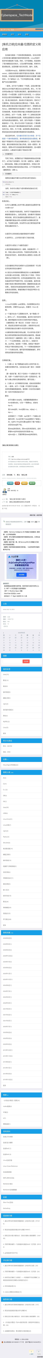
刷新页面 (32, 515)
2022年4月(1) (7, 1003)
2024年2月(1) (7, 997)
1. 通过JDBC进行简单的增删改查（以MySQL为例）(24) (20, 1266)
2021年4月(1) (7, 1015)
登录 (28, 522)
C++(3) (5, 790)
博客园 (4, 34)
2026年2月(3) (7, 950)
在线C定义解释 (7, 1143)
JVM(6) (5, 813)
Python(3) (6, 837)
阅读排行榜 (7, 1215)
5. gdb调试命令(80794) (10, 1253)
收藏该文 (24, 483)
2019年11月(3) (7, 1056)
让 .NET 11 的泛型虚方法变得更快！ (15, 588)
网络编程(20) (7, 907)
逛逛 (36, 522)
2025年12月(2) (7, 956)
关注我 (17, 483)
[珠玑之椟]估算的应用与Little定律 (19, 502)
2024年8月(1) (7, 985)
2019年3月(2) (7, 1074)
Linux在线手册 (7, 1160)
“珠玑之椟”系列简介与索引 (10, 445)
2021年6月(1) (7, 1009)
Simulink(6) (6, 843)
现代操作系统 (8, 710)
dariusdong (6, 1208)
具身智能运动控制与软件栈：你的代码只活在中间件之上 (21, 586)
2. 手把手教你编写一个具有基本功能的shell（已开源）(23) (21, 1271)
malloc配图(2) (7, 1106)
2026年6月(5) (7, 938)
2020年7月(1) (7, 1026)
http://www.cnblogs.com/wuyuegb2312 (21, 459)
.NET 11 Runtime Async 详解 (13, 591)
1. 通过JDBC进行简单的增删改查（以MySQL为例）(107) (21, 1305)
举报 (5, 508)
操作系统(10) (7, 860)
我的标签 (6, 669)
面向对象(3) (6, 884)
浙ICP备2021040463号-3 (33, 1342)
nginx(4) (5, 831)
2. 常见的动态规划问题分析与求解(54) (15, 1310)
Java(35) (6, 807)
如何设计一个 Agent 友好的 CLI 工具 (15, 596)
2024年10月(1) (7, 979)
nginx (5, 704)
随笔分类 (6, 772)
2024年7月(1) (7, 991)
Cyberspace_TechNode (17, 15)
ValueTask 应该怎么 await (12, 593)
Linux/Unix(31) (7, 819)
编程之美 (6, 698)
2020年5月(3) (7, 1038)
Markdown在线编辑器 (10, 1190)
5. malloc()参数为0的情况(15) (12, 1292)
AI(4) (4, 778)
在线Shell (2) (7, 1154)
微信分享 (32, 483)
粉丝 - (10, 490)
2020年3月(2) (7, 1044)
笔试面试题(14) (8, 849)
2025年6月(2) (7, 968)
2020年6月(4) (7, 1032)
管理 (26, 34)
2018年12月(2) (7, 1079)
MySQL (6, 721)
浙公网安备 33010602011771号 (14, 1342)
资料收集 (9, 475)
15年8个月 (10, 619)
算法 (18, 475)
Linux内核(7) (7, 825)
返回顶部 (39, 515)
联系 (19, 34)
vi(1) (4, 1118)
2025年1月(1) (7, 973)
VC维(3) (5, 1112)
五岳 (13, 456)
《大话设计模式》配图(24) (11, 1100)
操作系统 (6, 692)
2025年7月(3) (7, 962)
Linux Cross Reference (10, 1166)
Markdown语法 (7, 1184)
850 (8, 621)
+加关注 (4, 494)
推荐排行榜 (7, 1299)
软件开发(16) (7, 896)
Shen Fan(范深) (8, 1202)
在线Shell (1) (7, 1148)
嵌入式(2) (6, 890)
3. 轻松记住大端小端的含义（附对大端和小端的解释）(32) (21, 1316)
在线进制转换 (7, 1172)
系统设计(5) (6, 913)
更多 (4, 733)
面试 (5, 686)
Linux (5, 727)
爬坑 (5, 716)
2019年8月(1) (7, 1062)
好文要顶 (10, 483)
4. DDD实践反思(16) (9, 1286)
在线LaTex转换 (8, 1137)
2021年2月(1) (7, 1021)
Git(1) (5, 801)
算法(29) (5, 902)
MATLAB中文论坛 (8, 1178)
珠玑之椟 (24, 475)
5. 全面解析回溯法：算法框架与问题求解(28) (17, 1331)
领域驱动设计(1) (8, 878)
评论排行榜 (7, 1260)
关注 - (15, 490)
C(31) (5, 784)
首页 (12, 34)
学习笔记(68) (7, 919)
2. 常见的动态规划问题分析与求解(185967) (16, 1230)
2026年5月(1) (7, 944)
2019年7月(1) (7, 1068)
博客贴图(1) (6, 1124)
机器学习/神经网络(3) (9, 866)
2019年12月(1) (7, 1050)
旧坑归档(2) (6, 872)
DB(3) (5, 795)
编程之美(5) (6, 854)
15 (8, 624)
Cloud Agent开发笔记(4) (10, 765)
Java (6, 674)
